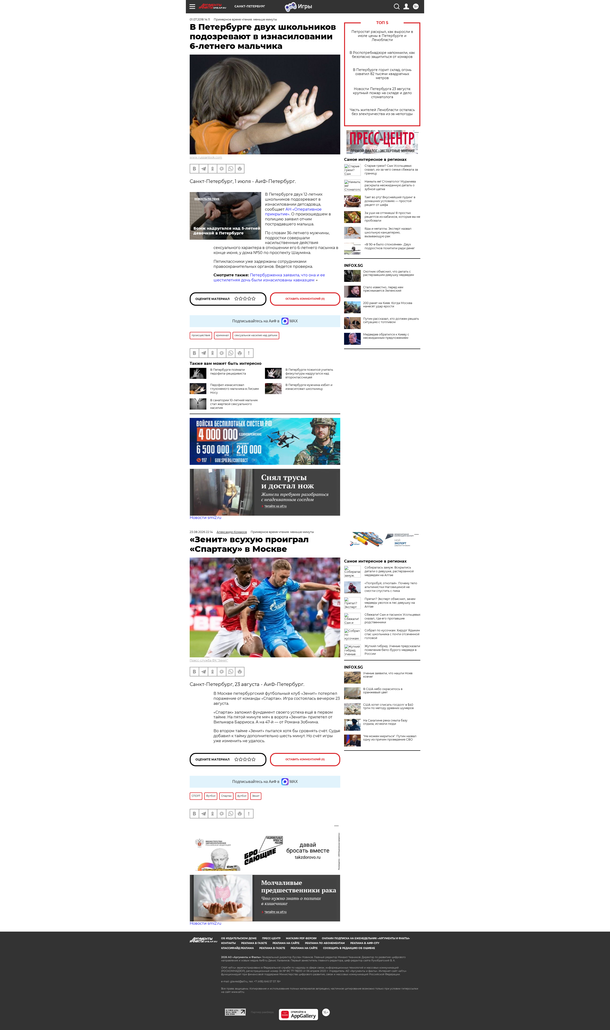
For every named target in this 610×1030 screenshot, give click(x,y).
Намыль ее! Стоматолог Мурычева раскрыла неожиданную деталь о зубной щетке (390, 185)
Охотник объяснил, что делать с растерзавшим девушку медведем (388, 273)
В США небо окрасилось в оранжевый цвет (382, 690)
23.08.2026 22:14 (201, 532)
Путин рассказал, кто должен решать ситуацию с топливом (391, 320)
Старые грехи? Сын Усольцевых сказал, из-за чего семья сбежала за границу (391, 169)
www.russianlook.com (206, 157)
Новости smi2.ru (205, 517)
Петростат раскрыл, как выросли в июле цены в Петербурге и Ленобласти (382, 36)
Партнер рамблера (262, 1012)
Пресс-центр (271, 938)
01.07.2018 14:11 (200, 19)
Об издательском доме (239, 938)
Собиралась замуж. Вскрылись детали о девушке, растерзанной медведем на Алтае (389, 571)
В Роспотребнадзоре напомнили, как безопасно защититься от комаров (382, 55)
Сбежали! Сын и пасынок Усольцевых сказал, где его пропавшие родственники (392, 618)
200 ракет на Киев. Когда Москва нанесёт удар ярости (387, 304)
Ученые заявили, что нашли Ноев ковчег (387, 675)
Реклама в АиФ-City (364, 943)
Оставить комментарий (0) (305, 298)
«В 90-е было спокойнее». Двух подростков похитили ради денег (390, 246)
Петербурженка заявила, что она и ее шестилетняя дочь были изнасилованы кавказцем (269, 277)
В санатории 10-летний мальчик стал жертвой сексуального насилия (234, 404)
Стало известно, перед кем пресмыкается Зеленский (383, 289)
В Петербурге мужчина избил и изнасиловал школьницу (308, 387)
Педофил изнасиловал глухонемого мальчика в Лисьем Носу (234, 388)
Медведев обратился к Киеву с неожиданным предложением (386, 336)
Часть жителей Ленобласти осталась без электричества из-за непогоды (382, 112)
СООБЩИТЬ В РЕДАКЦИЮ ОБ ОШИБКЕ (349, 948)
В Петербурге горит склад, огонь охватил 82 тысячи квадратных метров (382, 74)
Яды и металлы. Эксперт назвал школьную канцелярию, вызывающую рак (388, 232)
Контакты (228, 943)
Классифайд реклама (237, 948)
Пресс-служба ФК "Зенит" (209, 660)
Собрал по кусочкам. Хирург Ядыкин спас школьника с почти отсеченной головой (392, 634)
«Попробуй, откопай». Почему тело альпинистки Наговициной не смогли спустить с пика (391, 587)
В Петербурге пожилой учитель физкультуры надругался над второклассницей (309, 373)
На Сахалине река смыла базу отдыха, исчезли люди (385, 722)
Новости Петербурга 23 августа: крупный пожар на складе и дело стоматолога (382, 93)
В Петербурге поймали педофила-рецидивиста (228, 371)
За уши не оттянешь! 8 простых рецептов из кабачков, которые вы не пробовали (392, 216)
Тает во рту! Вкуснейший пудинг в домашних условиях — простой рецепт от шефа (390, 201)
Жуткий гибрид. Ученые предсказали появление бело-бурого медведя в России (392, 649)
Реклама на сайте (286, 943)
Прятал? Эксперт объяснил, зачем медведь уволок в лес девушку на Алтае (390, 602)
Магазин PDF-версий (301, 938)
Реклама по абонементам (325, 943)
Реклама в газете (254, 943)
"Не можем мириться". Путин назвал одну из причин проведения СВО (390, 738)
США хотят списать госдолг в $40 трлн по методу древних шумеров (388, 706)
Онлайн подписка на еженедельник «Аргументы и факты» (366, 938)
